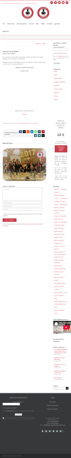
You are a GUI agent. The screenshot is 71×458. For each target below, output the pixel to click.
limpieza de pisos (58, 231)
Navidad (56, 280)
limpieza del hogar (59, 228)
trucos (55, 307)
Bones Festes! (58, 378)
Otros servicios (58, 89)
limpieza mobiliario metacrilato (59, 261)
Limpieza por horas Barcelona (59, 358)
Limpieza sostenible (59, 82)
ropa (65, 292)
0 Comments (35, 123)
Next (43, 43)
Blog (18, 123)
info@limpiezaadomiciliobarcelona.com (54, 425)
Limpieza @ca (23, 123)
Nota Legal (53, 402)
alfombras (63, 189)
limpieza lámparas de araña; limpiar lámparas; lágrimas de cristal (60, 254)
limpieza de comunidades (60, 222)
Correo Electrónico (59, 47)
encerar (56, 204)
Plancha (29, 123)
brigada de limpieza (59, 195)
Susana (6, 123)
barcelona (56, 192)
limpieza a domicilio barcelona (59, 212)
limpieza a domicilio (59, 207)
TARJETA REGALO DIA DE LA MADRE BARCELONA (60, 303)
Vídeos (56, 100)
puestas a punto (58, 292)
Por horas (56, 289)
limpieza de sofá (58, 237)
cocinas (56, 198)
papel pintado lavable (59, 283)
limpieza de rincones (59, 234)
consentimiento (61, 56)
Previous (38, 43)
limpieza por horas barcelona (59, 273)
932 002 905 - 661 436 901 (29, 3)
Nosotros (56, 85)
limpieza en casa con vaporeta (59, 248)
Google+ (24, 114)
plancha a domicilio (59, 286)
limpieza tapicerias (58, 277)
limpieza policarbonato (60, 268)
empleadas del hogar (59, 201)
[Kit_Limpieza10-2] (61, 106)
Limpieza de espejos (59, 225)
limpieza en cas (58, 243)
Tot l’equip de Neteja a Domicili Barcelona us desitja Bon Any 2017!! (60, 351)
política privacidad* (62, 53)
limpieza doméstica (59, 240)
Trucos (56, 96)
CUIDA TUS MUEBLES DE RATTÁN (60, 372)
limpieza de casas (58, 219)
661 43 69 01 (54, 423)
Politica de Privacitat (52, 405)
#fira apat (56, 189)
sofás (55, 298)
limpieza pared (58, 265)
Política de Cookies (53, 409)
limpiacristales (63, 204)
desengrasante (63, 198)
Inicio (55, 75)
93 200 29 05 (54, 421)
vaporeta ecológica (59, 310)
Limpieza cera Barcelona (60, 216)
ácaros (55, 313)
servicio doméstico (59, 295)
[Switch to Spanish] (6, 31)
